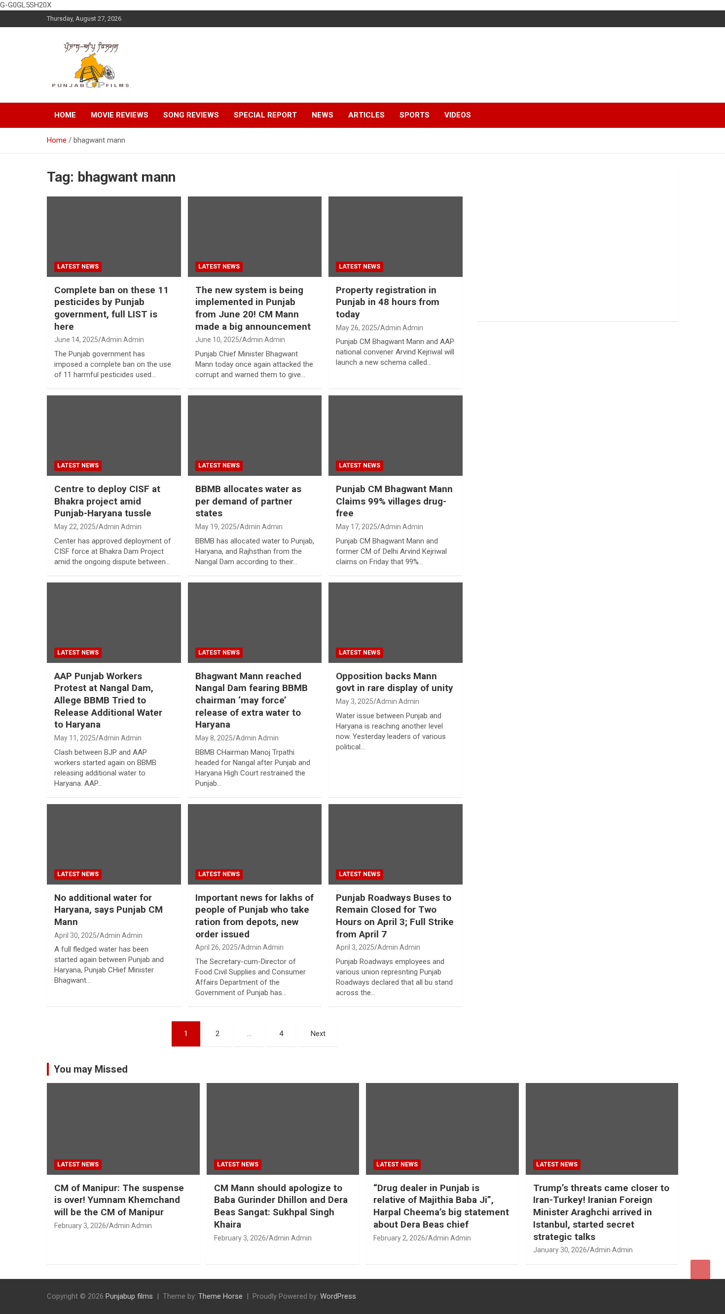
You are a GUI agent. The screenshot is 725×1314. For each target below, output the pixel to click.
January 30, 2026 (560, 1250)
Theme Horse (220, 1296)
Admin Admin (122, 340)
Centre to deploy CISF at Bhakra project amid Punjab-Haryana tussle (107, 501)
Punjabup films (129, 1296)
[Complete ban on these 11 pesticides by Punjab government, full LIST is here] (113, 236)
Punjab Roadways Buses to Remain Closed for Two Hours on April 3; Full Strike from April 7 (395, 916)
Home (65, 115)
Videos (457, 115)
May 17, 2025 (356, 527)
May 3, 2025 (354, 701)
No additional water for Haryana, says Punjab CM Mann (108, 910)
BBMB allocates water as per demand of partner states (248, 501)
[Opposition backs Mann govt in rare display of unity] (395, 622)
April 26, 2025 (216, 947)
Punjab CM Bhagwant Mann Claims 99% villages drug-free (394, 501)
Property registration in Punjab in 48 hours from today (387, 302)
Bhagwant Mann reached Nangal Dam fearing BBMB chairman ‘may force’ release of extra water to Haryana (251, 700)
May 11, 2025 (75, 738)
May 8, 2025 (214, 738)
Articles (366, 115)
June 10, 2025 (217, 340)
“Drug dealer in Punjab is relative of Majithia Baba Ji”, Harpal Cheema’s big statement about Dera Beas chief (441, 1206)
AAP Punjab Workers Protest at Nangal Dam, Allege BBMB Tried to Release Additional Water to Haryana (108, 700)
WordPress (338, 1296)
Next (318, 1033)
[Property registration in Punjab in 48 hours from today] (395, 236)
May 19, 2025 (216, 527)
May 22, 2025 (75, 527)
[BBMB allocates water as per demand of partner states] (254, 435)
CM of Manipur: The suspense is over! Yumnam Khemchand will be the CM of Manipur (119, 1200)
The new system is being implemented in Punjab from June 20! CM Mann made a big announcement (253, 308)
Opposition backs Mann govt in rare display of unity (394, 682)
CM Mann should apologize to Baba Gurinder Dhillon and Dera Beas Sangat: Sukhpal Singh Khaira (281, 1206)
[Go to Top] (700, 1269)
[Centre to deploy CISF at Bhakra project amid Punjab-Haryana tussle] (113, 435)
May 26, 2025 (356, 328)
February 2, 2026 (399, 1238)
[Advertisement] (578, 245)
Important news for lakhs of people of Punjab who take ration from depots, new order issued (254, 916)
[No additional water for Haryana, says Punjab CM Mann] (113, 844)
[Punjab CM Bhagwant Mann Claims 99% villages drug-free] (395, 435)
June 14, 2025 (76, 340)
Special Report (265, 115)
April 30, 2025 (75, 935)
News (322, 115)
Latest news (78, 266)
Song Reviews (191, 115)
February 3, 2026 (80, 1226)
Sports (414, 115)
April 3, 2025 (355, 947)
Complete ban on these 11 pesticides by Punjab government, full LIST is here (111, 308)
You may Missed (91, 1069)
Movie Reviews (119, 115)
